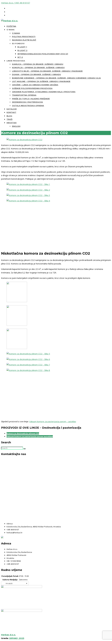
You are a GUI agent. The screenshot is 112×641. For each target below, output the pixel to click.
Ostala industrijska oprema (28, 105)
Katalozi (12, 109)
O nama (16, 33)
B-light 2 (22, 50)
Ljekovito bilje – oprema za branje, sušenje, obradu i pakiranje (47, 71)
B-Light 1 (22, 47)
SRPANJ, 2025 (16, 638)
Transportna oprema (24, 95)
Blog (9, 116)
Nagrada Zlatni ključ (24, 40)
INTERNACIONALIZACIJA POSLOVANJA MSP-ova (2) (42, 54)
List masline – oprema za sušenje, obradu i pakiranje (41, 81)
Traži (9, 119)
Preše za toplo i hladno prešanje (31, 99)
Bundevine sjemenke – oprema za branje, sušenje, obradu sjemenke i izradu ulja (56, 78)
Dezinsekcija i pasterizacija (27, 102)
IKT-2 (20, 57)
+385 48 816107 (22, 2)
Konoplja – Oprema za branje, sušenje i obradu (38, 67)
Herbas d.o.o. (7, 2)
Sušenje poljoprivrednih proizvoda (32, 88)
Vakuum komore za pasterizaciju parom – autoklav (52, 421)
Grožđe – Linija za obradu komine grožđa (35, 85)
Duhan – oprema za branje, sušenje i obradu (36, 74)
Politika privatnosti (23, 36)
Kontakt (11, 112)
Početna (11, 26)
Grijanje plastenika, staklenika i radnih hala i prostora (43, 92)
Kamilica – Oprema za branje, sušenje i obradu (37, 64)
